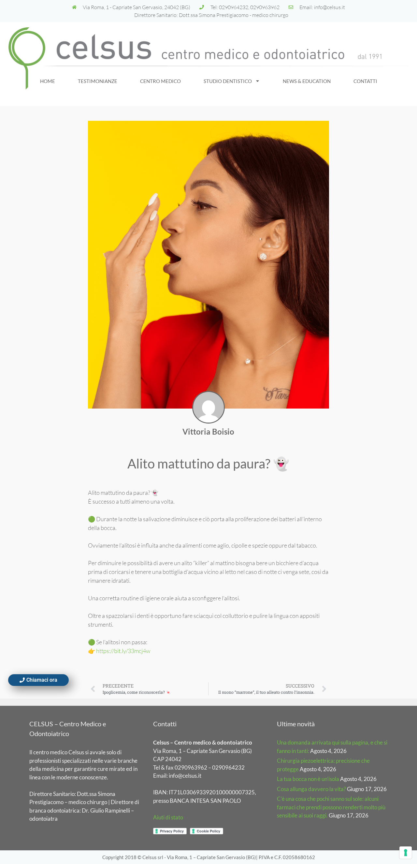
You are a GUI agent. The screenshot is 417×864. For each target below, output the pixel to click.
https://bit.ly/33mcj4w (123, 650)
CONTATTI (365, 81)
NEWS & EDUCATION (307, 81)
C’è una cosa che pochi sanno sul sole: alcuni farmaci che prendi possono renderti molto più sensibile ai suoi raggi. (331, 807)
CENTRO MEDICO (160, 81)
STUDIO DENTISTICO (228, 81)
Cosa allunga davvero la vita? (311, 789)
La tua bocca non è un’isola (308, 778)
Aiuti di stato (168, 817)
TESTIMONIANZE (97, 81)
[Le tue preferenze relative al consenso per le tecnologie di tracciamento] (405, 852)
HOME (47, 81)
